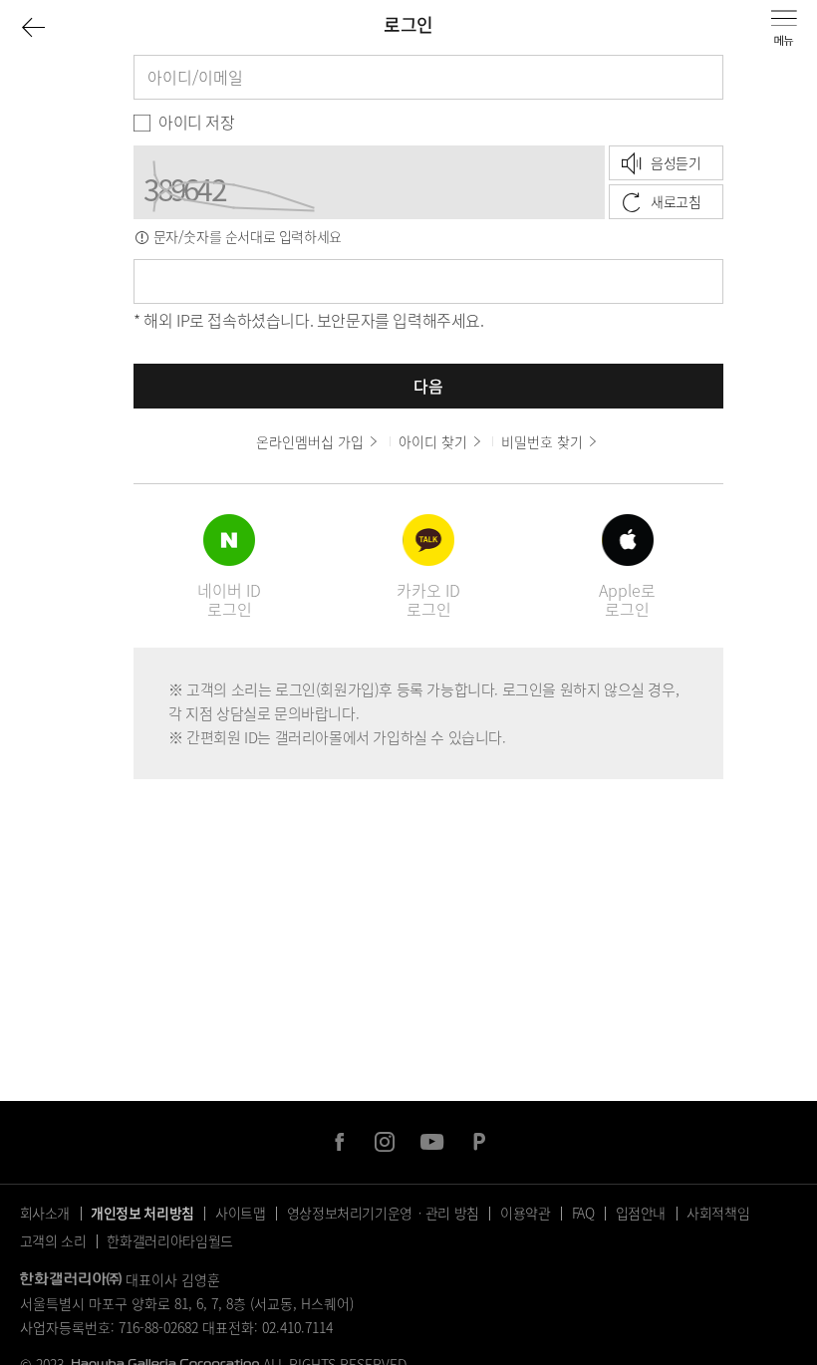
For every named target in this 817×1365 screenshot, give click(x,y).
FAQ (583, 1213)
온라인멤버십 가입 (310, 441)
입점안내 (641, 1213)
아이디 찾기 (433, 441)
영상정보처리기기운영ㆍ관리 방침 (383, 1213)
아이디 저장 (196, 122)
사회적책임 (717, 1213)
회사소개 (45, 1213)
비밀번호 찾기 (542, 441)
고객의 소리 (53, 1240)
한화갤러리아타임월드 (170, 1240)
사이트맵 (240, 1213)
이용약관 (525, 1213)
